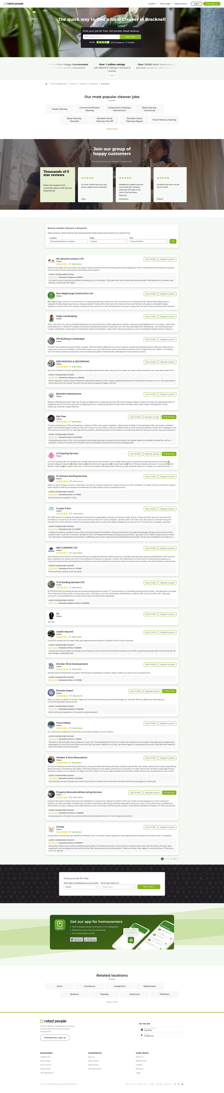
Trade (91, 238)
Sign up (91, 1057)
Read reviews (76, 264)
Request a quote (167, 259)
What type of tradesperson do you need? (81, 883)
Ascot (59, 986)
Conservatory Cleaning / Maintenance (119, 109)
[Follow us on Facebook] (178, 1084)
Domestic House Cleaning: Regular (134, 119)
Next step (130, 37)
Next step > (148, 887)
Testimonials (45, 1061)
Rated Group (141, 1061)
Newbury (74, 994)
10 (174, 859)
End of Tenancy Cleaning (164, 120)
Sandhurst (135, 994)
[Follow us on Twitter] (175, 1084)
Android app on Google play (90, 939)
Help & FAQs (45, 1069)
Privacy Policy (142, 1084)
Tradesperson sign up (55, 1038)
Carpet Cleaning (59, 109)
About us (139, 1057)
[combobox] (68, 241)
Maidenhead (150, 986)
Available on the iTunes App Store (76, 939)
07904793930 (169, 417)
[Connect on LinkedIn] (182, 1084)
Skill (131, 238)
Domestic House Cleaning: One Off (104, 119)
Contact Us (168, 1084)
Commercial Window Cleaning (89, 109)
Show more (112, 129)
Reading (104, 994)
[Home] (46, 84)
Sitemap (159, 1084)
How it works (45, 1065)
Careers (139, 1065)
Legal (138, 1073)
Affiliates (139, 1069)
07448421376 (169, 793)
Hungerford (119, 986)
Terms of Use (130, 1084)
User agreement (46, 1073)
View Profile (150, 259)
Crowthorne (89, 986)
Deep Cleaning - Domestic (74, 119)
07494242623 (169, 454)
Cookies (151, 1084)
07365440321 (169, 691)
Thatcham (164, 994)
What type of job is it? (110, 883)
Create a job (45, 1057)
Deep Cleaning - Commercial (149, 109)
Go (173, 241)
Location (53, 238)
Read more (123, 195)
